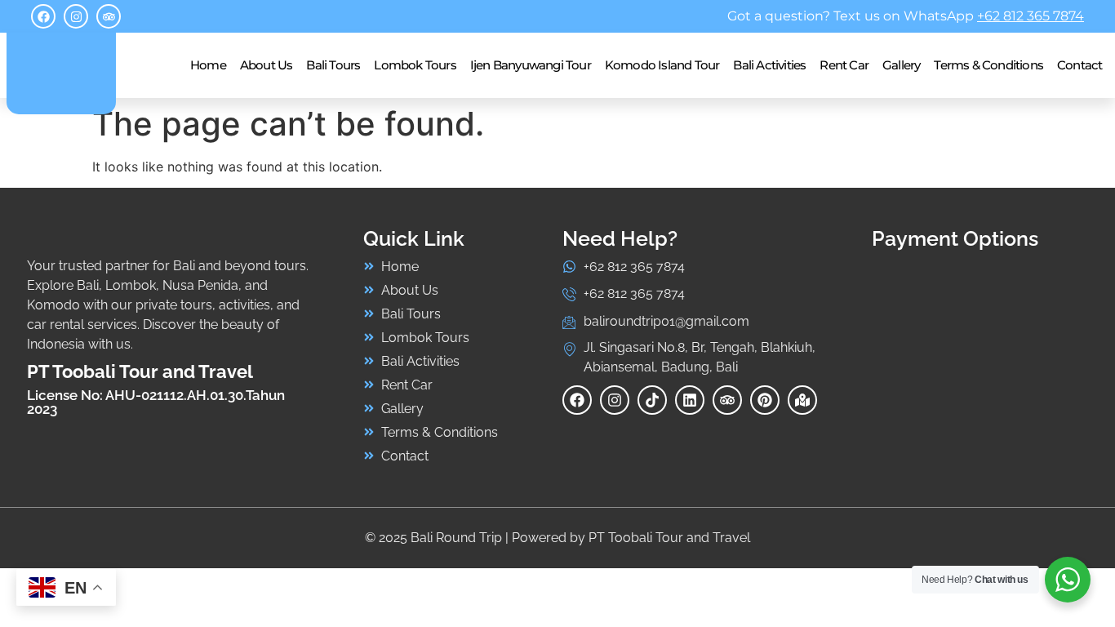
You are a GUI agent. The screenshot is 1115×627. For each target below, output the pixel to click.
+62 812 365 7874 (1030, 16)
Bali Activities (769, 65)
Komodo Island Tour (662, 65)
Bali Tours (333, 65)
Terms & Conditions (988, 65)
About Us (266, 65)
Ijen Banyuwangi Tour (530, 65)
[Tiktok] (652, 400)
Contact (1079, 65)
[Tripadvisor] (108, 16)
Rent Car (844, 65)
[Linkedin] (689, 400)
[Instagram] (76, 16)
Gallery (901, 65)
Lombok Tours (414, 65)
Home (208, 65)
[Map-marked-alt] (802, 400)
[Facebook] (43, 16)
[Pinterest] (765, 400)
